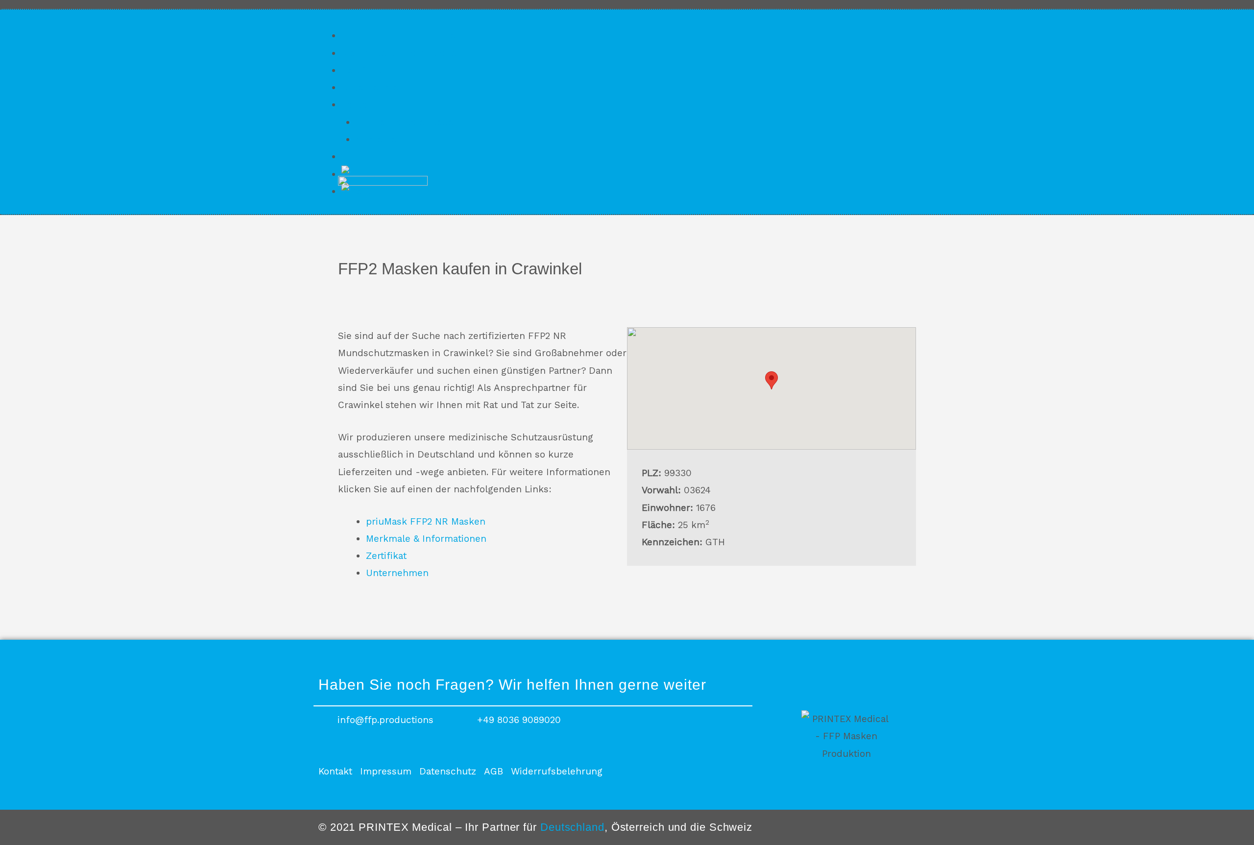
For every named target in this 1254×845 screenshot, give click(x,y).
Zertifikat (361, 70)
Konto (354, 104)
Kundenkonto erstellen (407, 122)
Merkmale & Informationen (401, 53)
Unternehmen (372, 87)
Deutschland (572, 827)
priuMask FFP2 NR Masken (401, 35)
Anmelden (379, 139)
